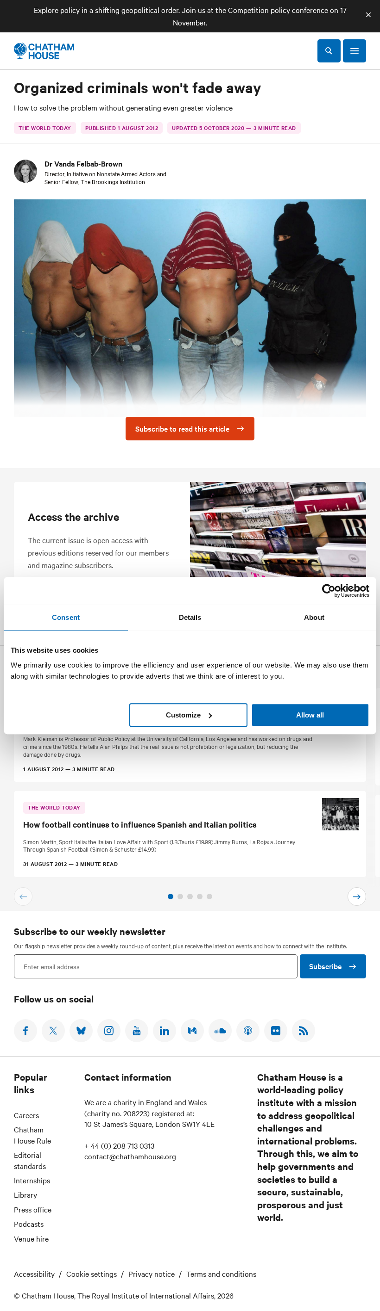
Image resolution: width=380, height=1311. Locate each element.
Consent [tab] (66, 617)
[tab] (170, 896)
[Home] (44, 51)
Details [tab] (190, 617)
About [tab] (314, 617)
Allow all (310, 715)
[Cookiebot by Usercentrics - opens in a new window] (328, 591)
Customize (183, 715)
